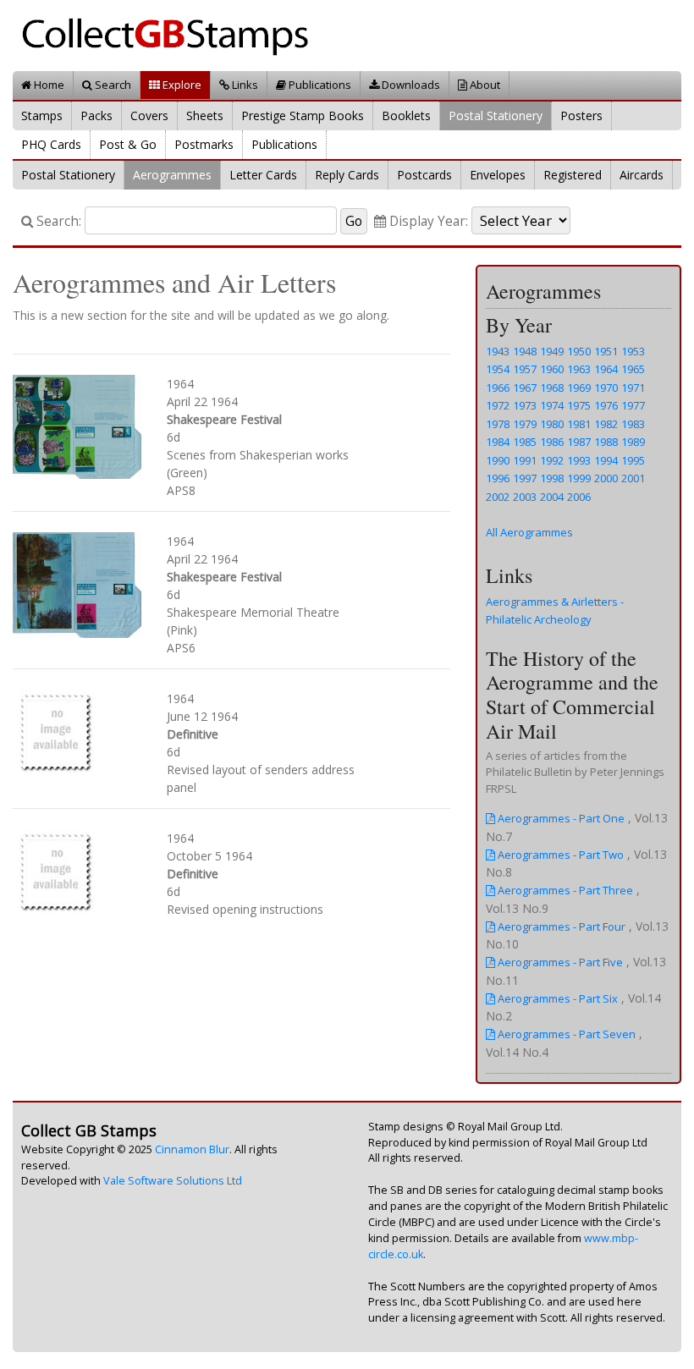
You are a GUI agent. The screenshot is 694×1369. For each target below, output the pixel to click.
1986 (552, 441)
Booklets (406, 115)
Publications (318, 84)
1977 (633, 405)
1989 (633, 441)
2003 (525, 496)
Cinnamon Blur (192, 1149)
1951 (606, 351)
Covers (149, 115)
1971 (633, 387)
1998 (552, 478)
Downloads (409, 84)
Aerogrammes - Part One (560, 818)
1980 (552, 424)
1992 (552, 460)
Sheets (204, 115)
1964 (606, 369)
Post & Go (128, 144)
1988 (606, 441)
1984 (497, 441)
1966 (497, 387)
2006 (579, 496)
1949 (552, 351)
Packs (96, 115)
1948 (525, 351)
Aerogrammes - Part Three (564, 890)
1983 (633, 424)
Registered (572, 175)
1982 (606, 424)
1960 (552, 369)
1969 (579, 387)
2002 (497, 496)
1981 (579, 424)
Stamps (42, 115)
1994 (606, 460)
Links (243, 84)
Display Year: (427, 221)
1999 (579, 478)
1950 (579, 351)
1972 (497, 405)
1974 (552, 405)
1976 (606, 405)
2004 (552, 496)
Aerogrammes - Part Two (559, 854)
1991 (525, 460)
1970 (606, 387)
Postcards (424, 175)
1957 (525, 369)
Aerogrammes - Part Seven (565, 1034)
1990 (497, 460)
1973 (525, 405)
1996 (497, 478)
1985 (525, 441)
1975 (579, 405)
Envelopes (498, 175)
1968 (552, 387)
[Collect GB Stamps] (171, 34)
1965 (633, 369)
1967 (525, 387)
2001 (633, 478)
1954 (497, 369)
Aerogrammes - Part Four (560, 926)
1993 (579, 460)
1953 (633, 351)
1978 (497, 424)
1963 (579, 369)
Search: (57, 221)
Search (111, 84)
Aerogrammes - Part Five (559, 962)
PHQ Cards (51, 144)
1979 (525, 424)
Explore (180, 84)
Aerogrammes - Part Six (556, 998)
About (483, 84)
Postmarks (204, 144)
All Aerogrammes (529, 532)
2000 (606, 478)
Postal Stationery (496, 115)
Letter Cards (263, 175)
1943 (497, 351)
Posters (581, 115)
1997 (525, 478)
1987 (579, 441)
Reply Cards (347, 175)
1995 (633, 460)
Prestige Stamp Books (302, 115)
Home (47, 84)
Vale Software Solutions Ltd (172, 1181)
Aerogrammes (172, 175)
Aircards (642, 175)
